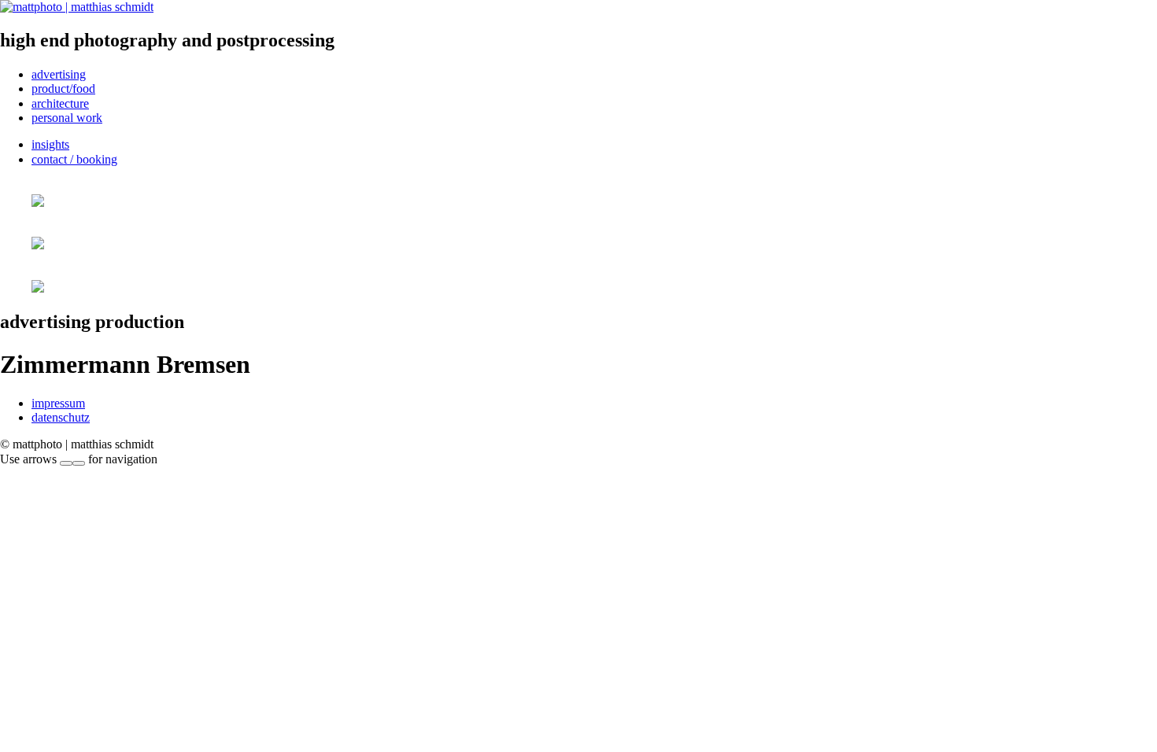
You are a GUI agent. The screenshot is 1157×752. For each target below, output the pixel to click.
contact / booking (74, 159)
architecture (60, 103)
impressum (58, 403)
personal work (66, 117)
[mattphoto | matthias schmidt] (76, 6)
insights (50, 144)
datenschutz (60, 417)
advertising (58, 74)
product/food (63, 88)
